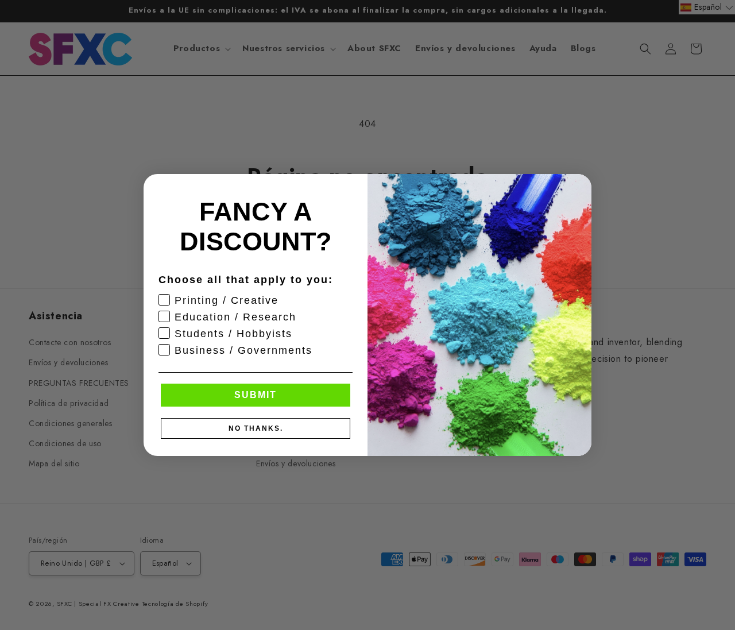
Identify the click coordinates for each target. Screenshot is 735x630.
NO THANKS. (256, 428)
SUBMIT (255, 395)
